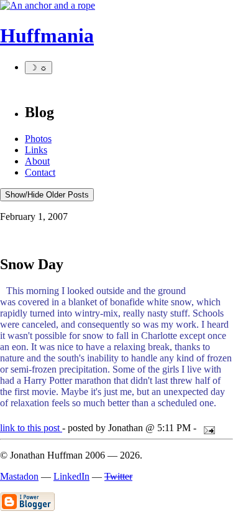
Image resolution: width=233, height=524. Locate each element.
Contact (40, 172)
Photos (38, 138)
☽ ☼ (38, 67)
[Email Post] (207, 427)
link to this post (31, 427)
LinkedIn (71, 476)
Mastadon (19, 476)
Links (36, 150)
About (37, 161)
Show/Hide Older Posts (47, 194)
